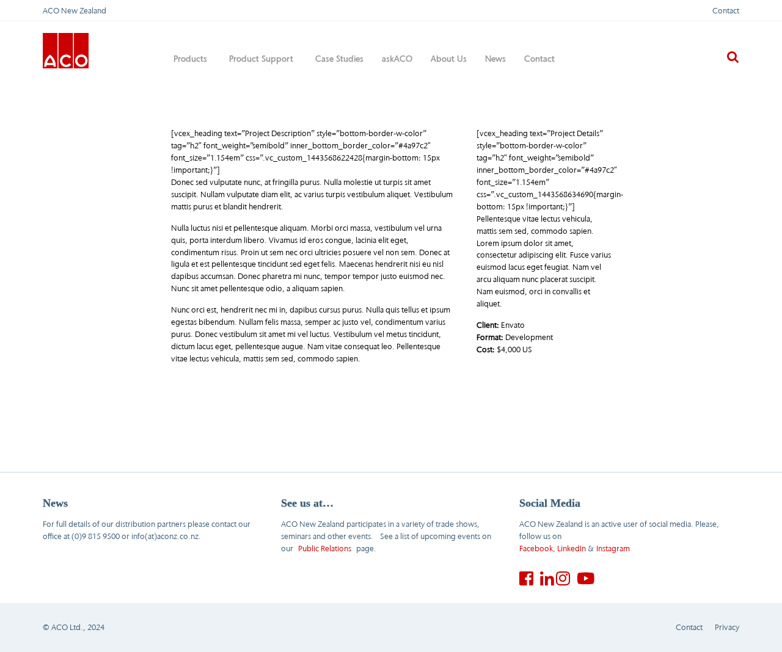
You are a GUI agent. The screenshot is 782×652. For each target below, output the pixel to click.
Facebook (536, 548)
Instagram (613, 548)
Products (190, 58)
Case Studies (339, 58)
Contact (725, 10)
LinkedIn (571, 548)
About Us (449, 58)
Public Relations (324, 548)
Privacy (727, 627)
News (495, 58)
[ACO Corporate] (66, 49)
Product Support (261, 58)
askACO (397, 58)
